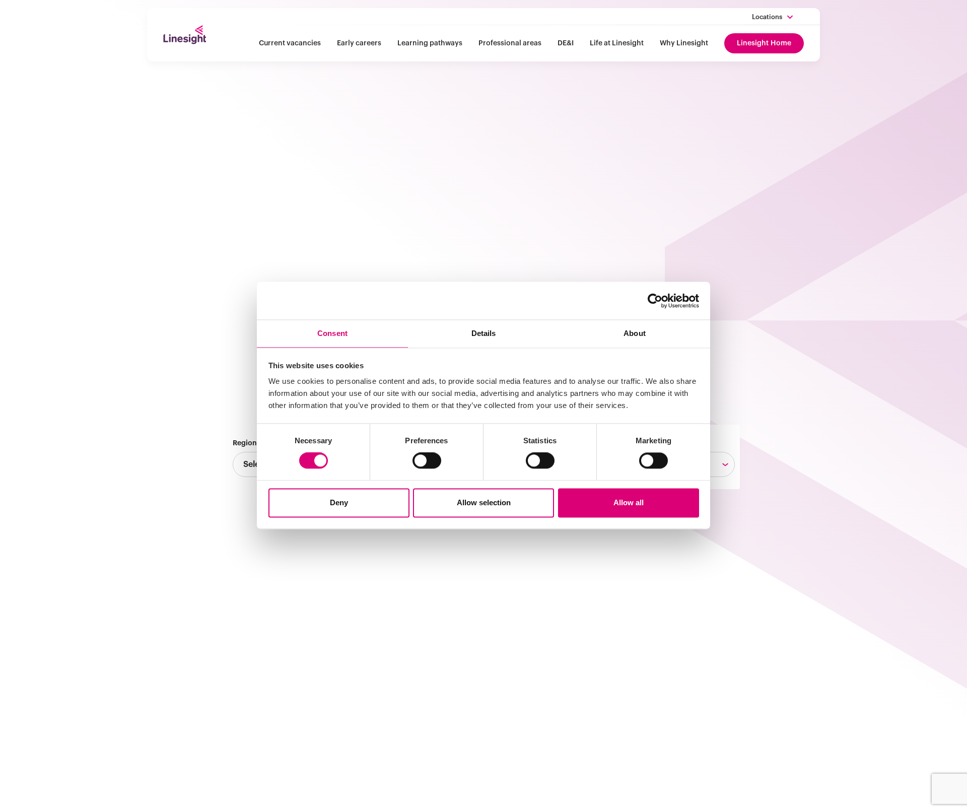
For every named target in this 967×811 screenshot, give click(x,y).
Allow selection (484, 502)
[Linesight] (184, 34)
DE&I (566, 43)
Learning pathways (429, 43)
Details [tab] (483, 333)
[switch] (426, 461)
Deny (339, 502)
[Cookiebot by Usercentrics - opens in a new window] (655, 300)
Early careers (359, 43)
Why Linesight (684, 43)
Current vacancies (290, 43)
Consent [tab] (332, 333)
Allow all (628, 502)
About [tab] (635, 333)
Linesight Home (764, 43)
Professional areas (509, 43)
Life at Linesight (617, 43)
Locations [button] (767, 17)
